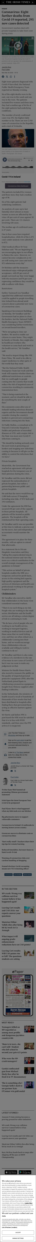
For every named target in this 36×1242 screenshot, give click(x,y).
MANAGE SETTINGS (18, 1238)
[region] (18, 1208)
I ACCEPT (18, 1232)
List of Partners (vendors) (9, 1227)
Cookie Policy (28, 1203)
